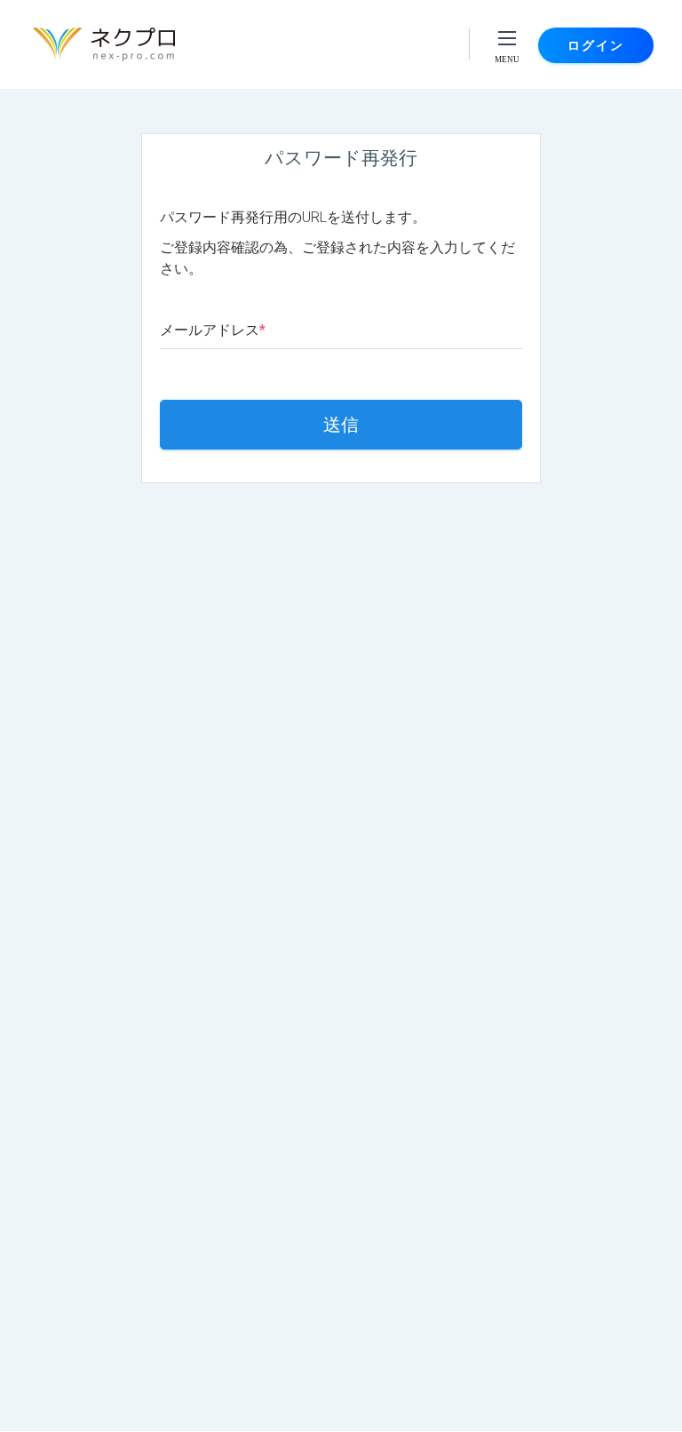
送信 (341, 424)
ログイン (595, 45)
